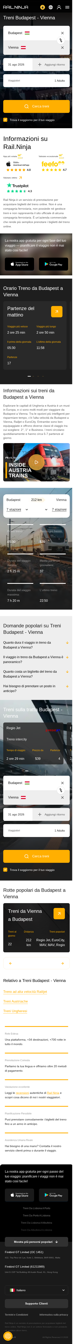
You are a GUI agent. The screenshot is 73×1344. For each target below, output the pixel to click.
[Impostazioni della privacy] (8, 1336)
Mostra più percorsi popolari (33, 1241)
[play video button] (36, 462)
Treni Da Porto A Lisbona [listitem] (36, 1215)
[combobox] (30, 33)
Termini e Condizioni (16, 1314)
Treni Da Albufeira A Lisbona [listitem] (36, 1230)
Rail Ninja (53, 1092)
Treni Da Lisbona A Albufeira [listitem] (36, 1222)
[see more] (56, 311)
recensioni (22, 1092)
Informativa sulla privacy (53, 1314)
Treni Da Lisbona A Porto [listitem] (36, 1208)
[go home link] (15, 7)
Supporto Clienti (36, 1303)
